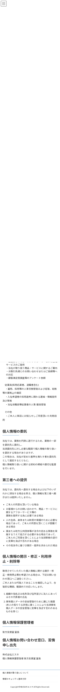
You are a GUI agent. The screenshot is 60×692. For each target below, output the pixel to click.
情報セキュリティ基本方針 (14, 679)
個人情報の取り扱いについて (15, 673)
